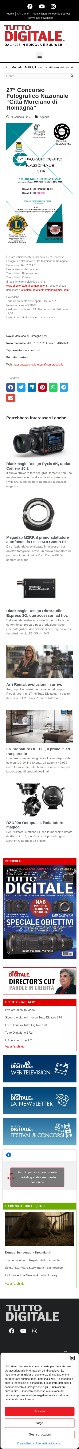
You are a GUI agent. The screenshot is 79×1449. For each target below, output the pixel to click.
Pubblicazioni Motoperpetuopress (51, 13)
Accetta (39, 1411)
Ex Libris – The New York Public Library (31, 1275)
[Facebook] (30, 6)
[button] (72, 1358)
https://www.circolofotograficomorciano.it (38, 364)
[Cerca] (72, 76)
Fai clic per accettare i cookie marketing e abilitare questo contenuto (37, 1176)
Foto (64, 1351)
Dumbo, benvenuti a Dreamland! (28, 1252)
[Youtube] (41, 6)
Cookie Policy (25, 1443)
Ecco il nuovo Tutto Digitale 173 (26, 1025)
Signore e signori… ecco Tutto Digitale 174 (33, 1017)
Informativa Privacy (48, 1443)
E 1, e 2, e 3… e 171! (19, 1040)
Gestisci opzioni (40, 1434)
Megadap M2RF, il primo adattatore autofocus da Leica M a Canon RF (37, 539)
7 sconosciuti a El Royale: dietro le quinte (32, 1260)
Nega (39, 1423)
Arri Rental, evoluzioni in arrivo (34, 684)
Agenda (44, 116)
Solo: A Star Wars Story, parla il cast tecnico (34, 1267)
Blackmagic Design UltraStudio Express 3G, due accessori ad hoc (37, 613)
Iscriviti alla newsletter (40, 17)
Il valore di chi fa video (20, 1010)
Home (10, 13)
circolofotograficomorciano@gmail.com (45, 289)
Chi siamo (23, 13)
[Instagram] (53, 6)
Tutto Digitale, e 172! (19, 1032)
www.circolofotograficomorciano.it (26, 285)
